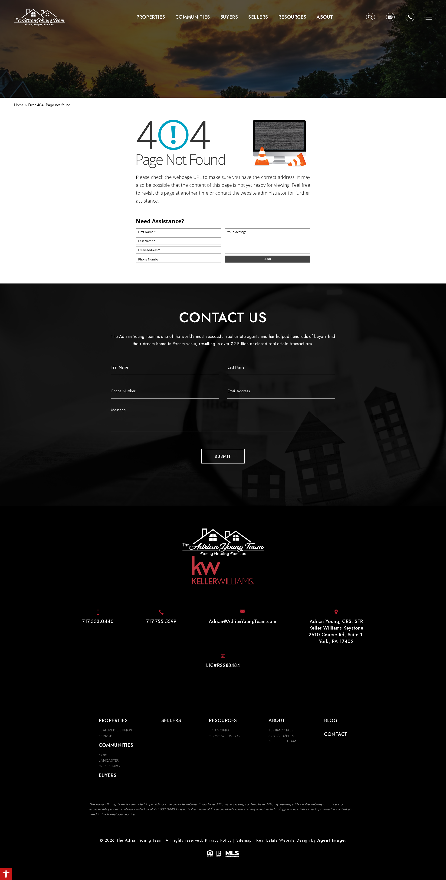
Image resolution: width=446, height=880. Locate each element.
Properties (150, 16)
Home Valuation (225, 735)
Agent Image (331, 840)
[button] (6, 874)
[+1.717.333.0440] (410, 17)
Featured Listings (115, 730)
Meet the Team (282, 741)
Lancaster (109, 760)
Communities (192, 16)
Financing (219, 730)
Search (106, 735)
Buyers (229, 16)
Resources (292, 16)
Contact (335, 734)
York (103, 754)
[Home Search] (370, 17)
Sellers (258, 16)
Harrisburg (109, 765)
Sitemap (244, 840)
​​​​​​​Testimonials (281, 730)
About (325, 16)
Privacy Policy (218, 840)
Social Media (281, 735)
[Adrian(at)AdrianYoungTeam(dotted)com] (390, 17)
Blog (331, 720)
